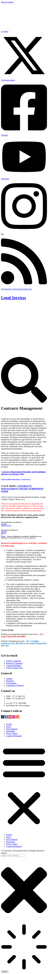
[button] (24, 785)
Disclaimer (10, 731)
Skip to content (7, 2)
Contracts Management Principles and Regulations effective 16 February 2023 (23, 473)
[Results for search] (24, 947)
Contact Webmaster (14, 736)
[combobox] (13, 855)
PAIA (8, 727)
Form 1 (3, 533)
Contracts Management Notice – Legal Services (15, 479)
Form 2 (3, 536)
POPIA (9, 724)
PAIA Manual (11, 729)
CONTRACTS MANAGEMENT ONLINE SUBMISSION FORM (22, 489)
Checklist (4, 524)
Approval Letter (6, 525)
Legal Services (13, 297)
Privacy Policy (12, 733)
